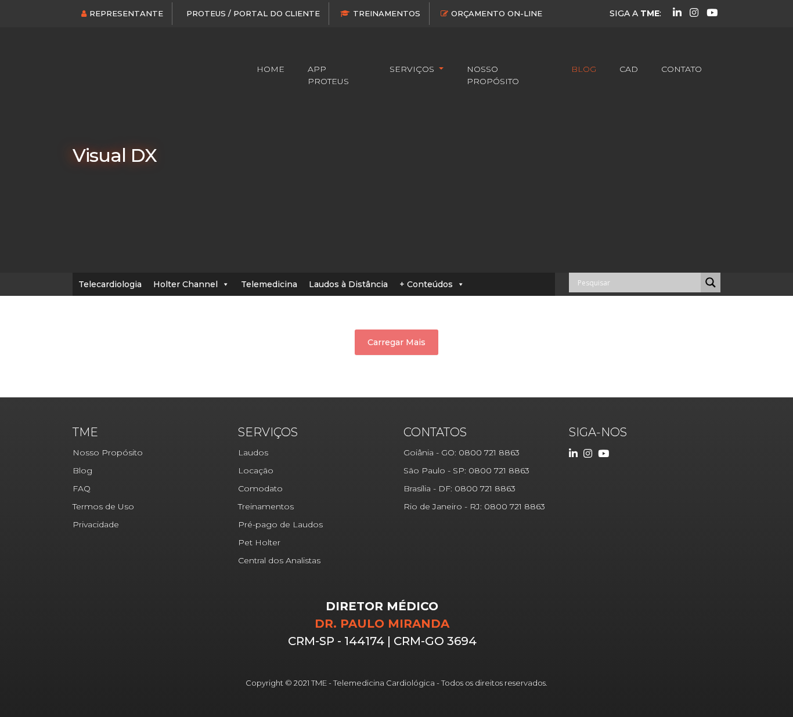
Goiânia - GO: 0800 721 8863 (461, 452)
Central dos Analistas (279, 560)
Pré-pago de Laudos (280, 524)
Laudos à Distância (348, 284)
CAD (628, 69)
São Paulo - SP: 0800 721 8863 (466, 470)
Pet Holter (259, 542)
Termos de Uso (103, 506)
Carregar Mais (396, 342)
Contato (681, 69)
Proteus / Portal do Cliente (253, 13)
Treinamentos (386, 13)
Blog (583, 69)
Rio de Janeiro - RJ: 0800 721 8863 (474, 506)
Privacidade (96, 524)
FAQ (82, 488)
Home (270, 69)
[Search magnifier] (710, 282)
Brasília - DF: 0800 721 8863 (459, 488)
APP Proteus (328, 75)
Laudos (253, 452)
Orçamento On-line (496, 13)
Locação (255, 470)
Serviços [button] (413, 69)
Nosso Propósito (493, 75)
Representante (126, 13)
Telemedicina (269, 284)
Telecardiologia (110, 284)
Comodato (260, 488)
